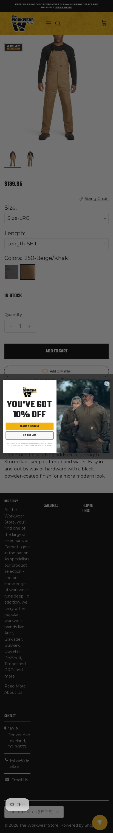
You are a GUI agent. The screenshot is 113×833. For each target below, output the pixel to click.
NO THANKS (29, 435)
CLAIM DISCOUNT (30, 426)
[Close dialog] (106, 383)
